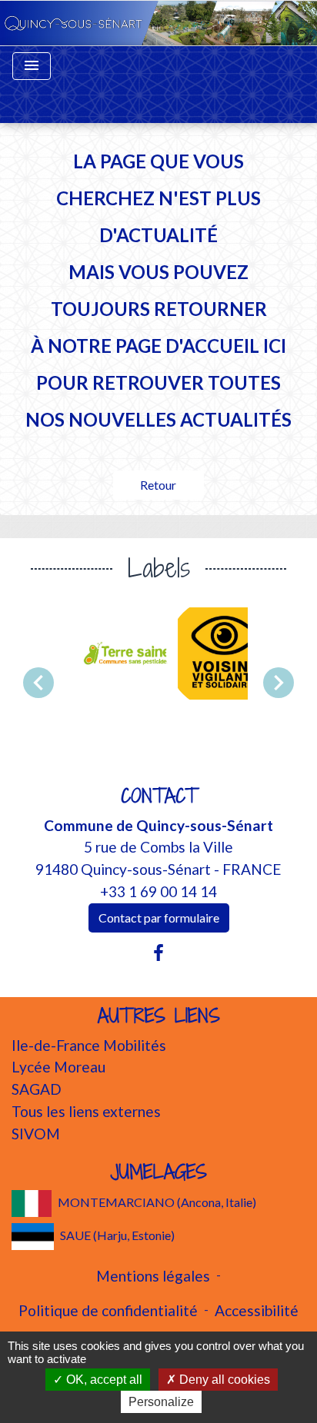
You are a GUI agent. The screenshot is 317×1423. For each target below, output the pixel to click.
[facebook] (158, 952)
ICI (274, 345)
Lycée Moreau (58, 1067)
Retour (158, 484)
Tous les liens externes (86, 1111)
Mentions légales (153, 1276)
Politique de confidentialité (108, 1310)
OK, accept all (102, 1379)
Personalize (161, 1401)
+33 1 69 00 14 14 (158, 891)
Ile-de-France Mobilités (89, 1045)
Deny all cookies (223, 1379)
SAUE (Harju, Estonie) (117, 1235)
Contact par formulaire (158, 917)
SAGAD (37, 1089)
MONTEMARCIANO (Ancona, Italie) (157, 1202)
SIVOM (36, 1133)
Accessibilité (257, 1310)
